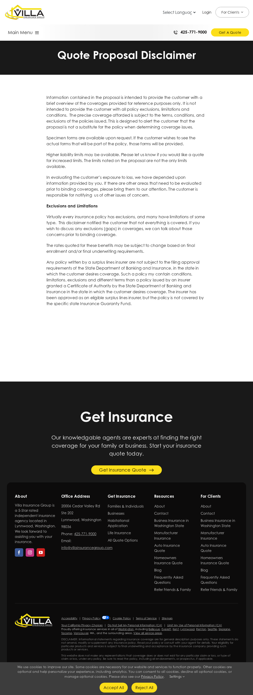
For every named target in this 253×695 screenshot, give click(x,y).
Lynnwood (187, 629)
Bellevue (154, 629)
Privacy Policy (91, 618)
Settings (176, 676)
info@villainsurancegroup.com (86, 548)
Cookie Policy (122, 618)
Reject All (144, 687)
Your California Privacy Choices (82, 625)
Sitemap (167, 618)
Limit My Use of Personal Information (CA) (194, 625)
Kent (176, 629)
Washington (126, 629)
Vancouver (81, 633)
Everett (166, 629)
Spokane (224, 629)
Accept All (114, 687)
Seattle (212, 629)
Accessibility (69, 618)
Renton (201, 629)
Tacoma (66, 633)
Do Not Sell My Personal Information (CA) (135, 625)
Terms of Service (146, 618)
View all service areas (147, 633)
